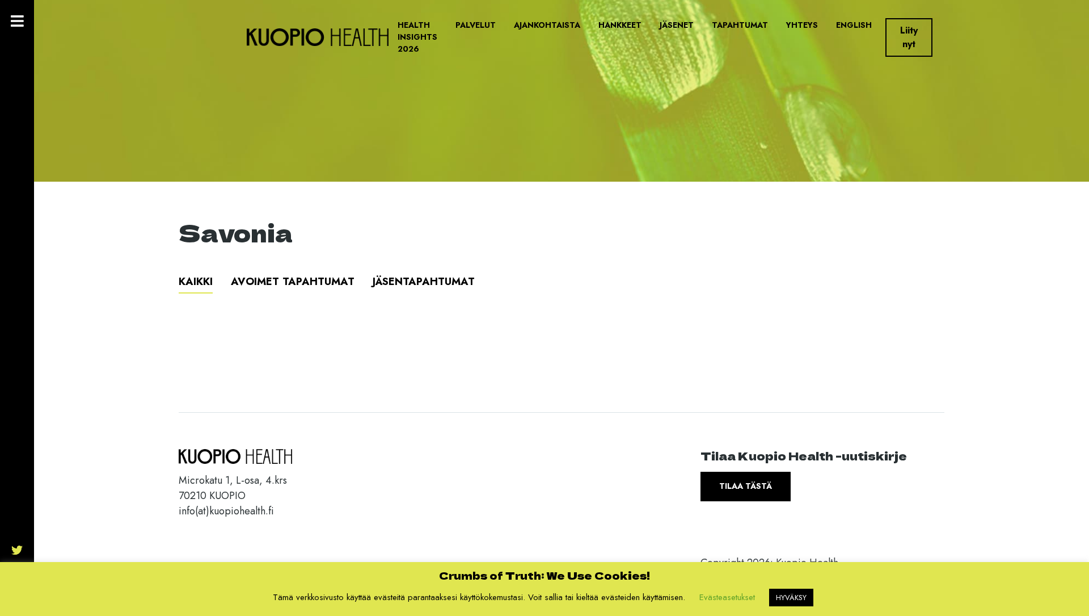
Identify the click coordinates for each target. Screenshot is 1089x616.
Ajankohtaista (547, 25)
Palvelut (475, 25)
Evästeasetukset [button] (727, 597)
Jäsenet (677, 25)
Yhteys (802, 25)
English (854, 25)
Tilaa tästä (745, 486)
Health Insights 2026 (417, 37)
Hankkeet (619, 25)
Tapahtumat (740, 25)
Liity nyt (909, 37)
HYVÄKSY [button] (791, 597)
